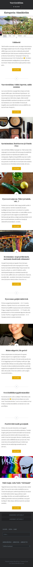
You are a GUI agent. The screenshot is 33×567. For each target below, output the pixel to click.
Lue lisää (16, 69)
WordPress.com (19, 563)
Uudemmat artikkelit (16, 519)
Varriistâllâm (16, 2)
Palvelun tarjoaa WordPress (12, 561)
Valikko (17, 6)
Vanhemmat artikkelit (16, 515)
